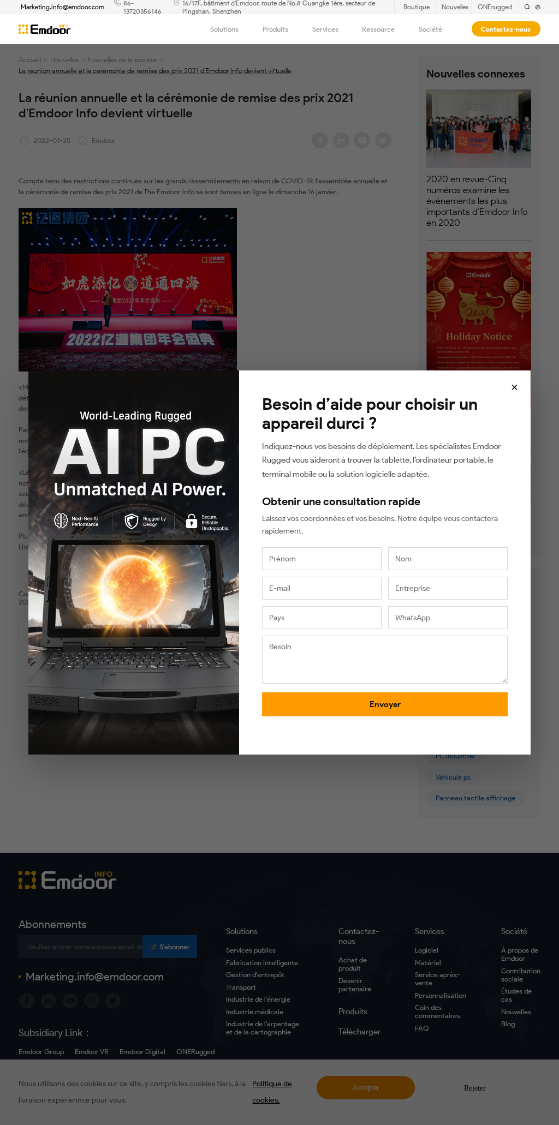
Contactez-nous (506, 29)
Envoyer (385, 704)
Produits (275, 29)
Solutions (224, 29)
